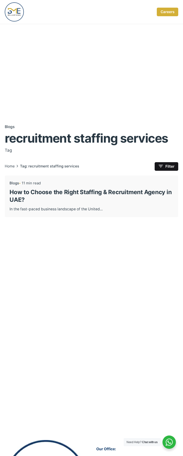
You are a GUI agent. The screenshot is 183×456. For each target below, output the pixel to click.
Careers (167, 12)
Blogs (10, 126)
